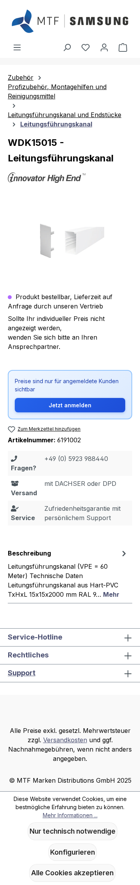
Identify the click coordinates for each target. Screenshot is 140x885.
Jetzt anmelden (70, 405)
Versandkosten (65, 740)
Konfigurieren (72, 852)
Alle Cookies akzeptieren (72, 873)
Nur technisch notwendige (73, 831)
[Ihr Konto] (104, 47)
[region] (70, 242)
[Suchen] (67, 47)
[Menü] (17, 47)
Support (21, 673)
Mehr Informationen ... (70, 815)
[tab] (68, 573)
